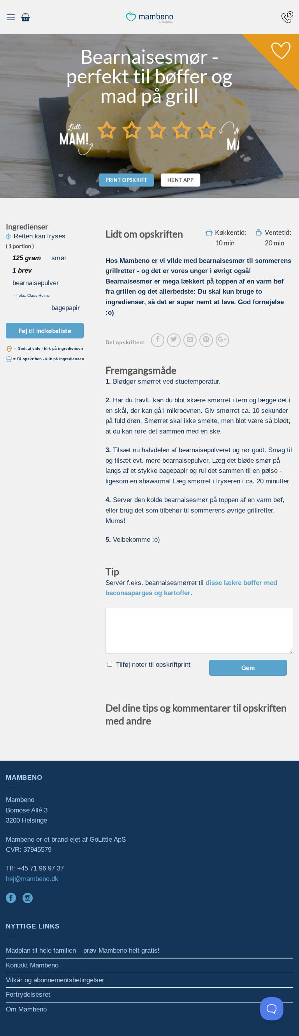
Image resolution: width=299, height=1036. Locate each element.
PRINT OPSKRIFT (127, 180)
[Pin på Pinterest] (206, 340)
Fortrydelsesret (28, 994)
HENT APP (180, 180)
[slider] (157, 130)
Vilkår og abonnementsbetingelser (55, 980)
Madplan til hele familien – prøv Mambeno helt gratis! (83, 950)
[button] (11, 17)
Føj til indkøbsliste (45, 330)
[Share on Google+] (222, 340)
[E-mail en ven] (190, 340)
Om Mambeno (26, 1009)
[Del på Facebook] (157, 340)
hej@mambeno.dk (32, 879)
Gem (248, 667)
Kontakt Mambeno (32, 965)
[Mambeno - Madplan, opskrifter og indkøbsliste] (149, 17)
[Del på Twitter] (173, 340)
